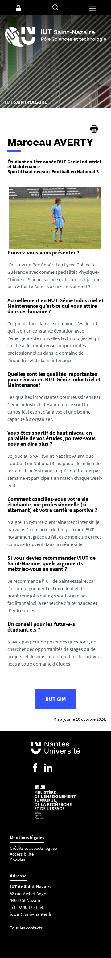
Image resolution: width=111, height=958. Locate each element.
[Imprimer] (94, 129)
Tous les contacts (26, 928)
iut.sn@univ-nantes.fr (30, 914)
